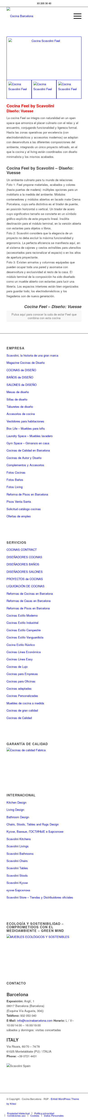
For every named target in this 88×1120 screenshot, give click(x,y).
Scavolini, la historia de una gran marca (32, 355)
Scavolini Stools (17, 875)
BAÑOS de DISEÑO (20, 377)
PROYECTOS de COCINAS (25, 579)
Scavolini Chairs (17, 861)
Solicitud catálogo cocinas (24, 509)
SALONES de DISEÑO (22, 385)
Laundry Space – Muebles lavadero (30, 436)
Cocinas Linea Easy (20, 659)
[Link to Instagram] (51, 1108)
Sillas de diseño (17, 399)
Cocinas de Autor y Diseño (24, 458)
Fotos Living (15, 487)
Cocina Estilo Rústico (21, 645)
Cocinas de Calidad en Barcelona (28, 450)
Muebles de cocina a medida (25, 703)
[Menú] (75, 16)
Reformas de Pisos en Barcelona (28, 608)
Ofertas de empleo (19, 516)
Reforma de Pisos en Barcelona (27, 494)
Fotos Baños (15, 479)
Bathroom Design (18, 817)
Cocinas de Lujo (17, 666)
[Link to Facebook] (37, 1108)
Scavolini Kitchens (19, 839)
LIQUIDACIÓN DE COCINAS (25, 586)
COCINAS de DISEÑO (21, 370)
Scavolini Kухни (17, 882)
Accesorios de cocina (21, 414)
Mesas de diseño (18, 392)
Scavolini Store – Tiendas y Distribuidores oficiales (40, 897)
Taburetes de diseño (20, 406)
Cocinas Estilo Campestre (24, 630)
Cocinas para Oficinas (21, 681)
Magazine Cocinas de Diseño (26, 362)
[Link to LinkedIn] (71, 1108)
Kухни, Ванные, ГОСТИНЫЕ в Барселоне (35, 831)
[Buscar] (64, 16)
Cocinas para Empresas (22, 674)
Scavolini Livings (18, 846)
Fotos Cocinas (16, 472)
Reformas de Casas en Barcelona (29, 601)
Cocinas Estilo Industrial (22, 622)
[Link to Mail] (78, 1108)
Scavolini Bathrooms (20, 853)
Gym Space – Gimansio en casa (28, 443)
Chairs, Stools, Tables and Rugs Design (33, 824)
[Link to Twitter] (44, 1108)
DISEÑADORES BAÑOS (23, 564)
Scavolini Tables (17, 868)
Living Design (15, 809)
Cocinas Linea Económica (24, 652)
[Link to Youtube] (57, 1108)
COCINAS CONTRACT (22, 549)
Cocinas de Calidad (19, 718)
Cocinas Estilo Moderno (22, 615)
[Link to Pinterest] (64, 1108)
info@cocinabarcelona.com (35, 1020)
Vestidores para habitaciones (25, 421)
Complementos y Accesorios (25, 465)
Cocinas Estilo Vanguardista (25, 637)
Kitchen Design (16, 802)
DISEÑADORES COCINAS (24, 557)
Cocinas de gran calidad (22, 710)
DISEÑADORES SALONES (25, 571)
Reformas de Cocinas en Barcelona (30, 593)
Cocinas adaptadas (19, 688)
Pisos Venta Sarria (19, 501)
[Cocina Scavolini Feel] (44, 58)
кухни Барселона (18, 890)
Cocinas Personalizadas (22, 696)
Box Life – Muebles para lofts (26, 428)
